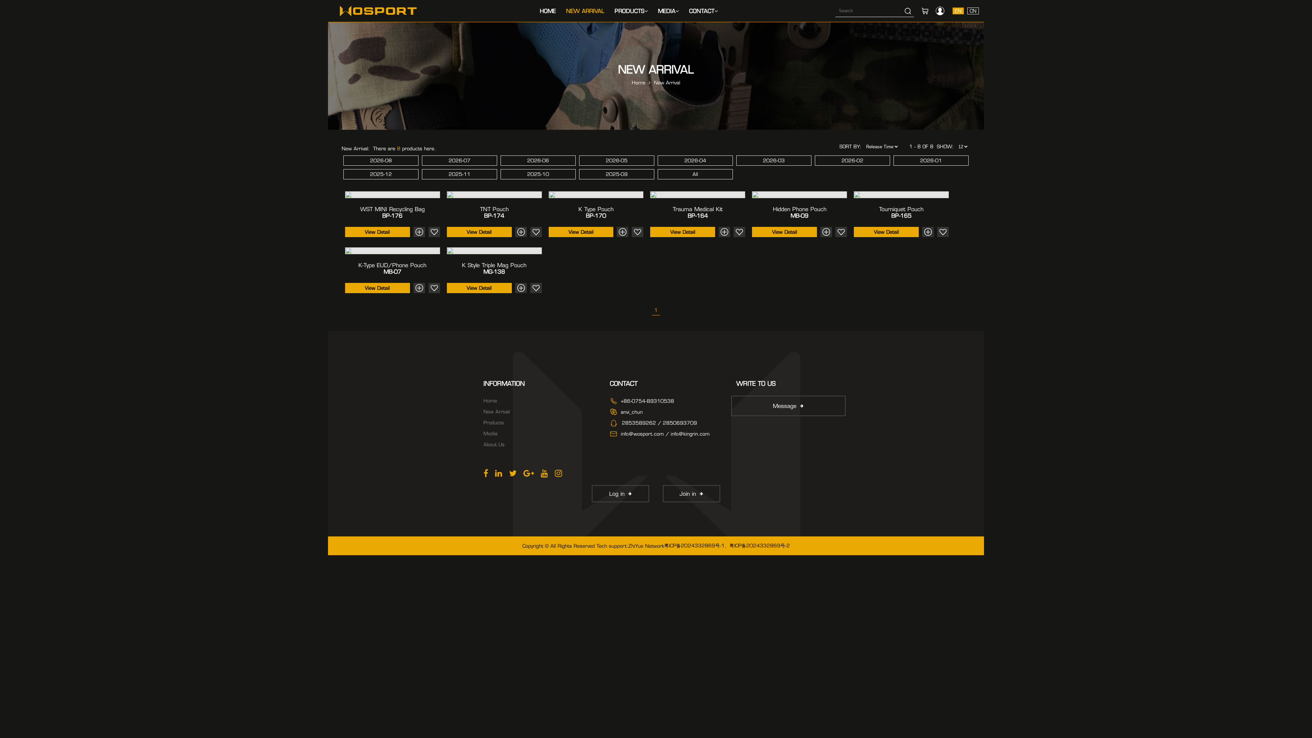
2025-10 (538, 174)
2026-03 (774, 161)
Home (548, 11)
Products (629, 11)
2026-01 (931, 161)
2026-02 (852, 161)
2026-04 (695, 161)
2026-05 (617, 161)
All (695, 174)
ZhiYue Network (646, 546)
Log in (617, 494)
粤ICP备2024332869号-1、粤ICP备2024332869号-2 (727, 546)
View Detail (377, 232)
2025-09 (617, 174)
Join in (688, 494)
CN (973, 11)
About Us (494, 444)
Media (666, 11)
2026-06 (538, 161)
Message (784, 406)
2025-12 (381, 174)
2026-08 (381, 161)
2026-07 (459, 161)
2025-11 (459, 174)
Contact (701, 11)
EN (958, 11)
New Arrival (585, 11)
